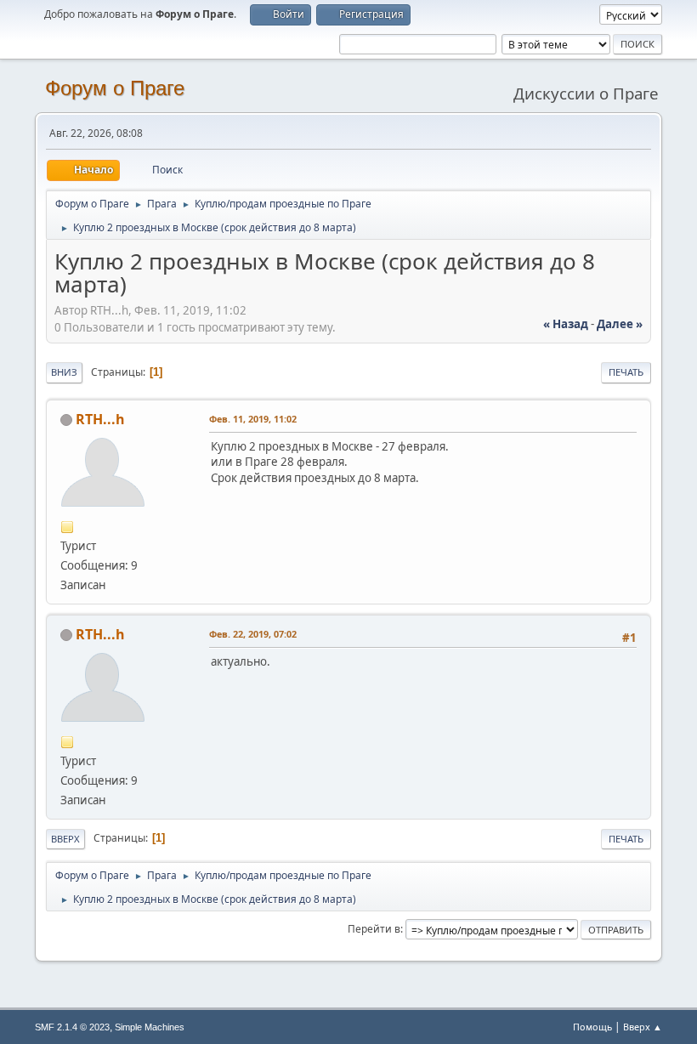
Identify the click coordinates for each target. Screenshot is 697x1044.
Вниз (64, 372)
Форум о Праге (114, 88)
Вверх (65, 838)
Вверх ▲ (642, 1026)
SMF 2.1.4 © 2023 (72, 1027)
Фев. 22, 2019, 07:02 (253, 633)
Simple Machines (149, 1027)
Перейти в (374, 929)
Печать (626, 372)
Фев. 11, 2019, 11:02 (253, 418)
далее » (620, 324)
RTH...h (100, 419)
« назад (565, 324)
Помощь (592, 1026)
